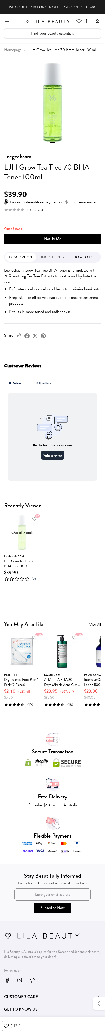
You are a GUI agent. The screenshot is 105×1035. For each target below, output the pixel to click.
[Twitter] (35, 335)
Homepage (12, 50)
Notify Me (52, 239)
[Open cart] (88, 21)
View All (95, 624)
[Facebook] (27, 335)
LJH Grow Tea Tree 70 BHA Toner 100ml (20, 563)
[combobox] (52, 33)
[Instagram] (20, 980)
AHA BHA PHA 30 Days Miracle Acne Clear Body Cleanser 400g (61, 682)
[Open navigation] (7, 21)
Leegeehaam (17, 156)
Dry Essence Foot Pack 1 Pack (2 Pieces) (21, 682)
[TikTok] (32, 980)
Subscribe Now (52, 908)
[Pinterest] (43, 335)
